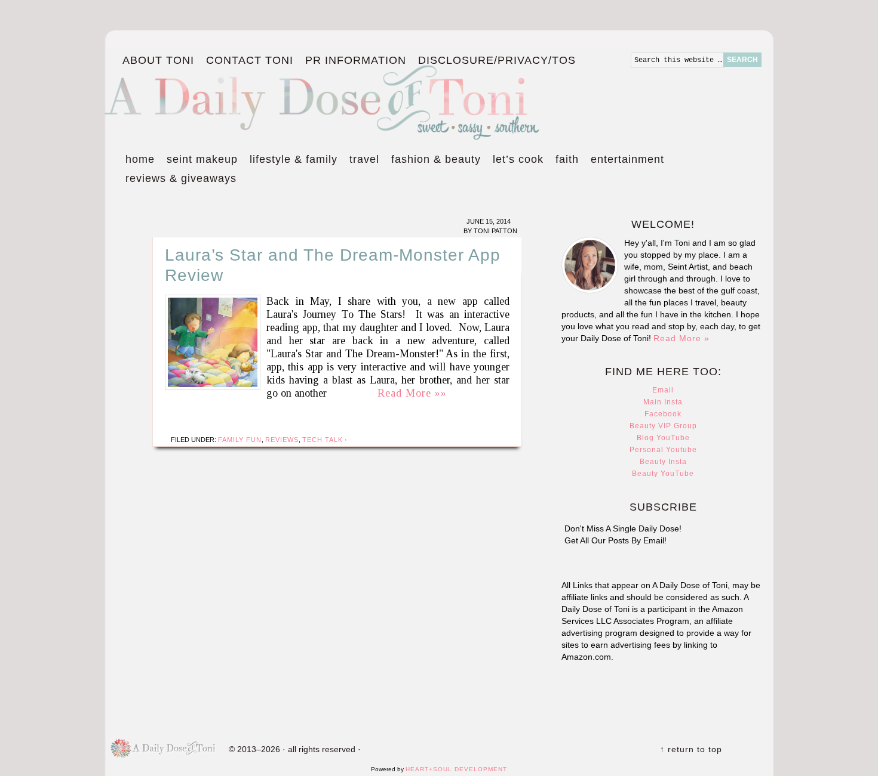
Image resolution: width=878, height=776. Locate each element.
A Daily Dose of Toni (391, 99)
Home (140, 159)
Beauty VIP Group (663, 426)
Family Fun (240, 439)
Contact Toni (249, 60)
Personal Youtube (663, 450)
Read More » (681, 338)
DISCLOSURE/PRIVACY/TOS (494, 60)
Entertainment (624, 161)
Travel (361, 161)
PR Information (352, 60)
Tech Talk (322, 439)
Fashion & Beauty (433, 161)
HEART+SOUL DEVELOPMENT (456, 769)
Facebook (662, 414)
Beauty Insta (663, 461)
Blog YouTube (663, 438)
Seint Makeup (202, 159)
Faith (567, 159)
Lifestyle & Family (290, 161)
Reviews (282, 439)
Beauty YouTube (663, 473)
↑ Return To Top (691, 749)
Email (663, 390)
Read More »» (412, 393)
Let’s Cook (515, 161)
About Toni (158, 60)
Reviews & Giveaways (178, 180)
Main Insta (663, 402)
